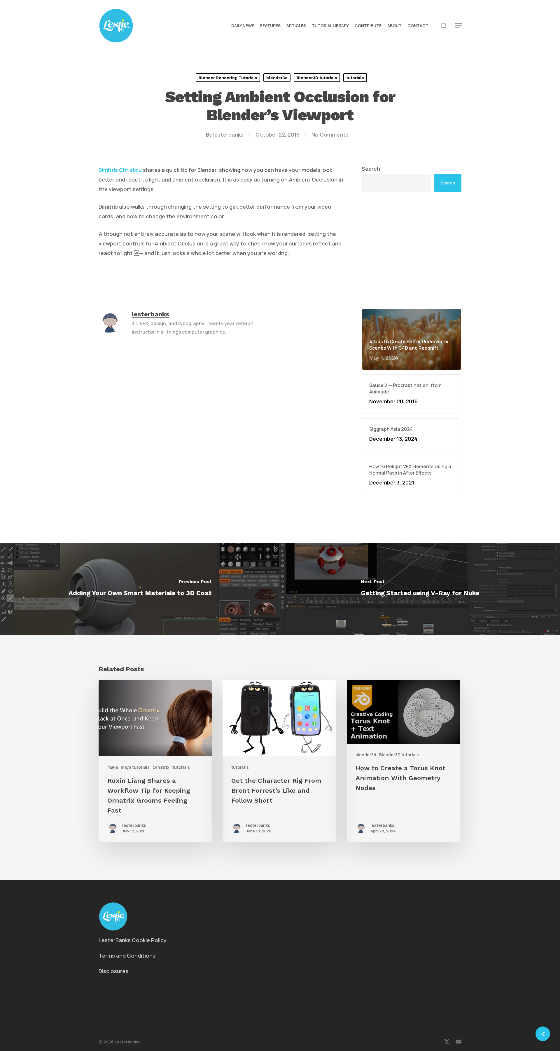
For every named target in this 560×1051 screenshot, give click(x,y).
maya (112, 767)
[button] (458, 26)
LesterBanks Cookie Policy (133, 940)
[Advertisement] (411, 250)
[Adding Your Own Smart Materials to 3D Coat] (140, 589)
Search (371, 168)
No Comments (330, 134)
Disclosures (113, 971)
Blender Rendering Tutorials (228, 77)
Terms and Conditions (127, 955)
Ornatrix (161, 767)
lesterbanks (228, 134)
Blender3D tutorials (317, 77)
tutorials (355, 77)
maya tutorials (135, 767)
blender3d (277, 77)
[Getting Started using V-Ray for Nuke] (420, 589)
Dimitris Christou (120, 169)
